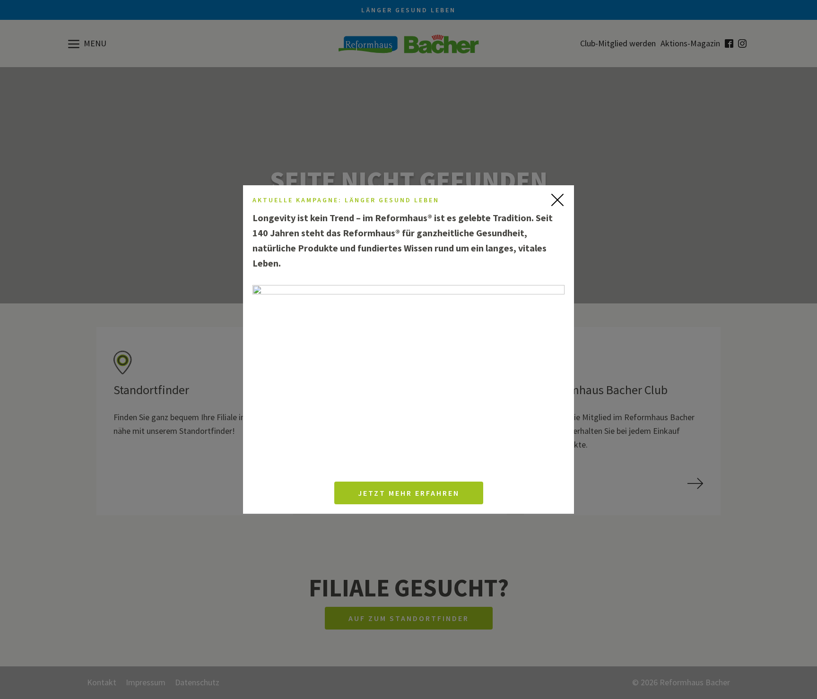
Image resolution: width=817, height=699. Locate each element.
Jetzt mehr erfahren (409, 493)
